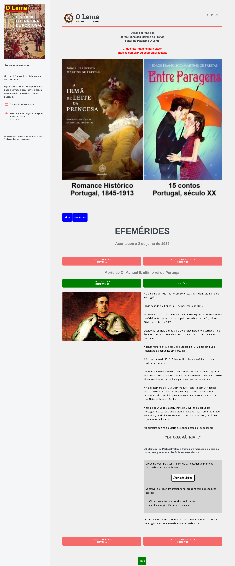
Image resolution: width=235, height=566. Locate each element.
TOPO (142, 561)
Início (67, 217)
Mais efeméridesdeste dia (102, 261)
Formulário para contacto (22, 104)
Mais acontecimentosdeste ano (182, 261)
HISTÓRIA (183, 283)
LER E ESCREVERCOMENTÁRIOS (102, 283)
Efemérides (80, 217)
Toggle (55, 7)
